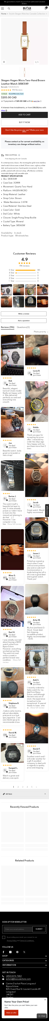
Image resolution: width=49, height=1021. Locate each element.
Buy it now (24, 122)
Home (3, 14)
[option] (24, 41)
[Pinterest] (17, 952)
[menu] (2, 8)
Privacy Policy (12, 940)
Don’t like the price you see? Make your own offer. (24, 130)
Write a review (23, 314)
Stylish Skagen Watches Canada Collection (27, 14)
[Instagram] (10, 952)
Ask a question (24, 321)
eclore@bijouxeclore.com (18, 979)
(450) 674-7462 (14, 976)
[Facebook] (3, 952)
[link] (12, 845)
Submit (39, 929)
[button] (24, 101)
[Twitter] (24, 952)
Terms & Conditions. (27, 940)
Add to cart (24, 115)
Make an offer (11, 1013)
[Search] (9, 8)
